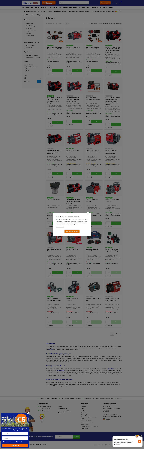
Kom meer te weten (60, 227)
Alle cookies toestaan (72, 231)
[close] (88, 213)
